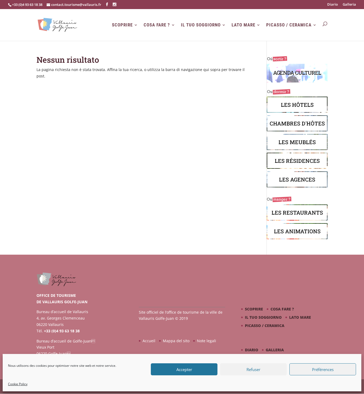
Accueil (149, 340)
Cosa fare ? (157, 24)
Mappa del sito (176, 340)
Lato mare (243, 24)
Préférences (323, 369)
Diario (332, 5)
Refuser (253, 369)
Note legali (206, 340)
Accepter (184, 369)
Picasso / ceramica (289, 24)
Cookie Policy (17, 384)
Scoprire (122, 24)
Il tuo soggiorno (201, 24)
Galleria (349, 5)
